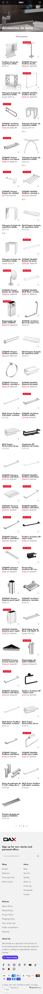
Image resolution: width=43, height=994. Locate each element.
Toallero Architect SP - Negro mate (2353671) (31, 693)
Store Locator (7, 881)
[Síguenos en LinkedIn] (3, 969)
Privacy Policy (7, 914)
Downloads (28, 890)
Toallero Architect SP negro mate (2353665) (31, 538)
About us (27, 881)
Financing (28, 886)
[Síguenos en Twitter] (8, 964)
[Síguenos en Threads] (19, 964)
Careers (27, 894)
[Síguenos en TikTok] (35, 964)
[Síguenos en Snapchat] (8, 969)
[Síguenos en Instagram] (14, 964)
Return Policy (7, 906)
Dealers (27, 877)
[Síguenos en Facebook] (3, 964)
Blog (25, 869)
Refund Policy (7, 910)
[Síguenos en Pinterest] (24, 964)
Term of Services (8, 923)
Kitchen (5, 869)
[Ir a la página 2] (27, 826)
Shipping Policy (8, 919)
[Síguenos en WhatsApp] (14, 969)
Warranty (5, 931)
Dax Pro (27, 873)
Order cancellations (10, 927)
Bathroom (6, 873)
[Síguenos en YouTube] (30, 964)
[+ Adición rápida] (38, 57)
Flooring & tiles (8, 877)
